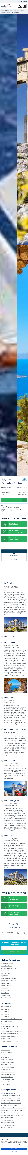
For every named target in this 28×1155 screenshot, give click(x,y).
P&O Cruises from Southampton (10, 1113)
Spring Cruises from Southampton (11, 1031)
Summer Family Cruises (8, 1036)
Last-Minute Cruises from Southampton (13, 1110)
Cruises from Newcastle (8, 1125)
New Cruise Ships (6, 985)
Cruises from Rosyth (7, 1127)
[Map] (14, 571)
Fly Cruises (4, 976)
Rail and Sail (4, 988)
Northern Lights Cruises (8, 1074)
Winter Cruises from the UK (9, 1041)
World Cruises (5, 1084)
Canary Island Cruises (7, 1062)
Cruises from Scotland (7, 1118)
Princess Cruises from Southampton (12, 1115)
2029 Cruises (5, 1016)
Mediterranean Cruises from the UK (11, 1100)
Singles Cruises (5, 995)
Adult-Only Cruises (6, 966)
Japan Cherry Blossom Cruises (10, 1026)
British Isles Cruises (7, 1060)
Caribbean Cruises (6, 1064)
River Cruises (5, 990)
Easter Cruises (5, 1024)
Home (3, 10)
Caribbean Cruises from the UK (10, 1098)
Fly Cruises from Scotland (8, 978)
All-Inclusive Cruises (7, 963)
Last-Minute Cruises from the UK (11, 1103)
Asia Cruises (4, 1055)
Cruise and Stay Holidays (8, 968)
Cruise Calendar (6, 1006)
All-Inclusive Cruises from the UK (10, 1095)
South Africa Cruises (7, 1077)
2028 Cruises (5, 1014)
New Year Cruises (6, 1029)
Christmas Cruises (6, 1021)
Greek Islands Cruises (7, 1067)
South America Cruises (8, 1079)
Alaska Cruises (5, 1050)
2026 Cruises (5, 1009)
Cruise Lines (9, 10)
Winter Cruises (5, 1038)
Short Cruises (5, 993)
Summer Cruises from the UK (9, 1034)
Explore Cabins (14, 555)
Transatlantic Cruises (7, 1082)
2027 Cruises (5, 1011)
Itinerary (14, 551)
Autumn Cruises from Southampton (11, 1019)
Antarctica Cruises (6, 1052)
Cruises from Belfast (7, 1120)
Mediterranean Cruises (8, 1072)
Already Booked (22, 1)
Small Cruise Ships (6, 998)
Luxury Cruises (5, 983)
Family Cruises (5, 973)
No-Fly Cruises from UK (8, 1093)
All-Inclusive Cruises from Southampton (13, 1108)
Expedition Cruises (6, 971)
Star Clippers (17, 10)
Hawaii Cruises (5, 1069)
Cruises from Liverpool (8, 1122)
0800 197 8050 (22, 495)
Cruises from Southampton (9, 1105)
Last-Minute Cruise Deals (8, 980)
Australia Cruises (6, 1057)
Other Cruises (14, 559)
